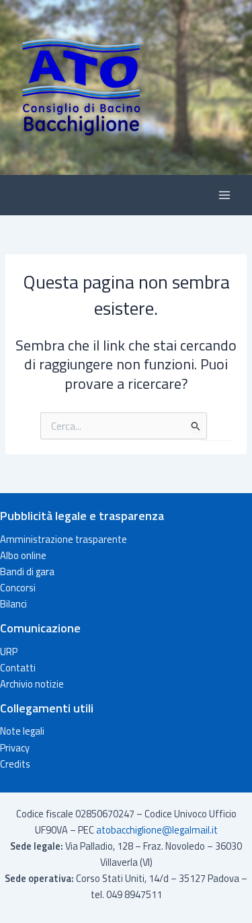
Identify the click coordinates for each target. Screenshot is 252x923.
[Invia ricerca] (196, 426)
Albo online (23, 555)
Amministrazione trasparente (63, 539)
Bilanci (13, 604)
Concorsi (18, 587)
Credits (15, 764)
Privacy (15, 747)
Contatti (18, 667)
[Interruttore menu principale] (224, 195)
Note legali (22, 731)
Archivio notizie (32, 684)
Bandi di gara (27, 571)
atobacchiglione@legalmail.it (157, 830)
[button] (126, 87)
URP (8, 651)
